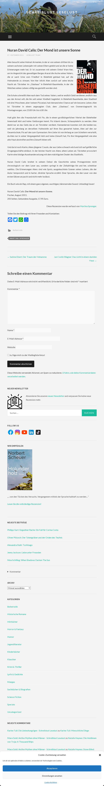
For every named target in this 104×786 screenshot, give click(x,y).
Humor (10, 636)
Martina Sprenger (88, 206)
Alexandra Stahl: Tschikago (19, 545)
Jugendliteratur (14, 644)
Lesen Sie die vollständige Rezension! (24, 504)
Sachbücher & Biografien (18, 689)
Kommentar (13, 289)
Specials (11, 704)
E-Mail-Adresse (15, 338)
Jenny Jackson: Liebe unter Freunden (24, 552)
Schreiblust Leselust (52, 12)
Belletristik (17, 230)
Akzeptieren (52, 768)
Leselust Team (33, 55)
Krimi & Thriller (14, 667)
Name (10, 330)
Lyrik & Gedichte (15, 674)
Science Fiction (14, 697)
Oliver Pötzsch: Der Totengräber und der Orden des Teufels (34, 537)
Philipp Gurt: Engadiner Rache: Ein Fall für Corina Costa (32, 530)
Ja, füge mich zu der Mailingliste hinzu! (27, 355)
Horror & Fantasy (15, 629)
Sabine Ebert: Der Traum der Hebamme (27, 257)
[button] (100, 755)
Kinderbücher (13, 651)
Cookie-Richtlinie (50, 782)
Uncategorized (14, 712)
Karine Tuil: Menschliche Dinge (74, 730)
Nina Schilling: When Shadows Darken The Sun (28, 560)
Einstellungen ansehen (52, 776)
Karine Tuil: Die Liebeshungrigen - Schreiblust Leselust (32, 730)
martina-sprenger (19, 238)
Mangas (11, 682)
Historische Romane (16, 614)
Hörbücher (12, 621)
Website (11, 347)
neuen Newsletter (56, 396)
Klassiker (11, 659)
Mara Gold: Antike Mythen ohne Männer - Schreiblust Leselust (36, 738)
